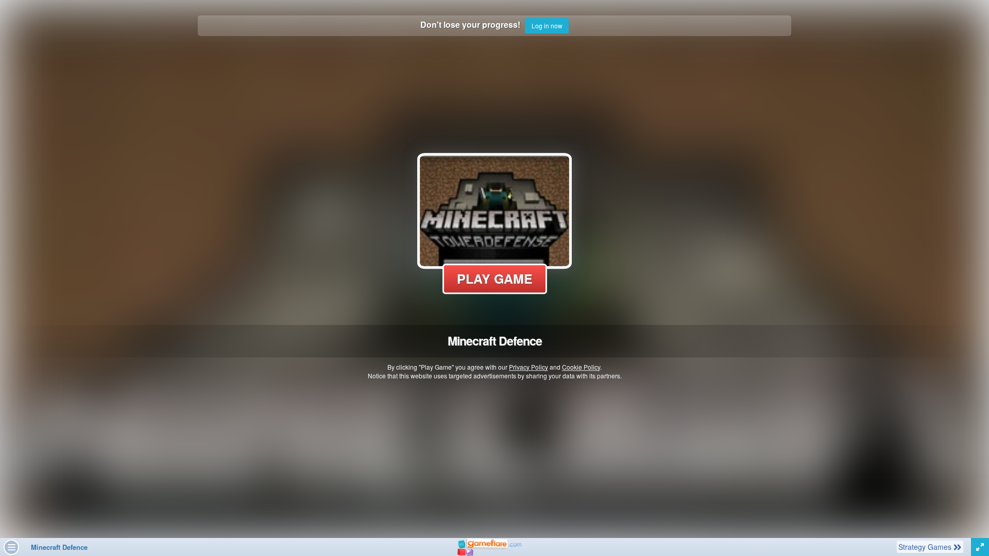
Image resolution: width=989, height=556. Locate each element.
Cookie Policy (581, 366)
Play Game (495, 278)
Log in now (547, 25)
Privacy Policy (528, 366)
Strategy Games (925, 546)
